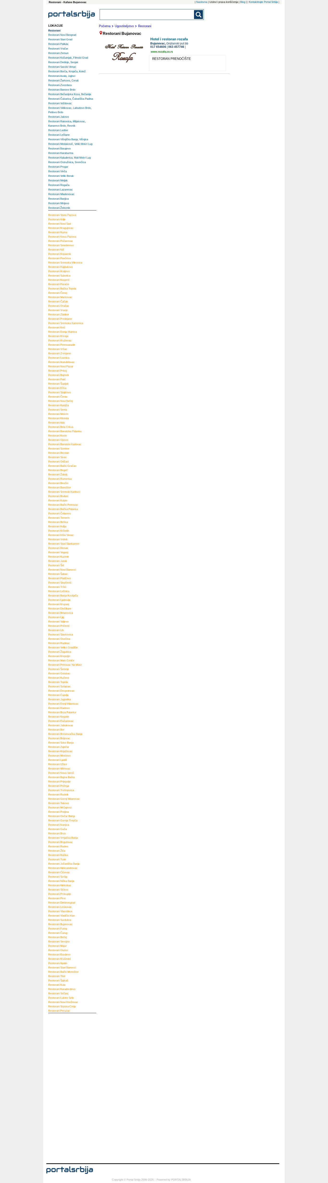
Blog (242, 1)
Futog (57, 928)
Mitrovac (59, 768)
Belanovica (60, 612)
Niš (56, 249)
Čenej (57, 292)
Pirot (57, 898)
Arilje (57, 219)
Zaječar (58, 747)
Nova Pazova (62, 236)
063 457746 (176, 47)
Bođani (58, 496)
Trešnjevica (61, 790)
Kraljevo (59, 271)
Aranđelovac (61, 362)
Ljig (56, 617)
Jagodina (59, 699)
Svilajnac (59, 686)
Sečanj (58, 993)
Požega (58, 785)
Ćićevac (59, 872)
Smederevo (61, 245)
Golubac (59, 673)
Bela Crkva (60, 426)
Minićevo (59, 755)
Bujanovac (60, 924)
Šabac (58, 574)
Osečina (59, 638)
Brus (57, 833)
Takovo (58, 803)
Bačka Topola (62, 288)
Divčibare (59, 608)
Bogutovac (60, 842)
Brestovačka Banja (65, 734)
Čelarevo (59, 513)
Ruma (57, 232)
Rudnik (58, 794)
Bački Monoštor (63, 971)
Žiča (56, 850)
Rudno (58, 846)
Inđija (57, 526)
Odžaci (58, 461)
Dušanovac (61, 721)
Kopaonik (59, 254)
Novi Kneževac (63, 1002)
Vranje (58, 310)
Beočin (58, 483)
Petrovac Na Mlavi (65, 664)
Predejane (60, 318)
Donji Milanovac (63, 703)
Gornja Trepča (62, 820)
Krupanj (58, 604)
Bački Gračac (62, 465)
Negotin (58, 716)
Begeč (58, 470)
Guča (57, 829)
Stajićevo (59, 392)
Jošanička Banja (63, 863)
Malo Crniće (61, 660)
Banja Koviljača (63, 595)
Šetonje (58, 669)
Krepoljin (59, 656)
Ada (56, 422)
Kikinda (58, 418)
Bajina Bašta (61, 777)
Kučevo (58, 677)
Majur (57, 945)
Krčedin (58, 530)
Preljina (58, 811)
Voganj (58, 552)
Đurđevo (59, 954)
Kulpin (57, 500)
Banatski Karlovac (64, 444)
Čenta (57, 396)
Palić (57, 379)
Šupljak (58, 383)
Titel (56, 976)
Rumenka (60, 478)
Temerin (59, 517)
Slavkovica (60, 634)
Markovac (60, 297)
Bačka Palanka (63, 509)
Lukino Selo (61, 997)
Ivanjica (58, 824)
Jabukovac (60, 725)
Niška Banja (61, 881)
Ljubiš (57, 759)
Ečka (57, 388)
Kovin (57, 435)
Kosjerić (59, 279)
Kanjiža (58, 405)
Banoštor (59, 487)
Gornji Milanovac (64, 798)
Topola (58, 682)
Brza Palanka (62, 712)
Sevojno (59, 941)
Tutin (57, 859)
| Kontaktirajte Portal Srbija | (263, 1)
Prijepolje (59, 781)
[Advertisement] (67, 1088)
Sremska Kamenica (65, 323)
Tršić (57, 586)
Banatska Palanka (64, 431)
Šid (56, 565)
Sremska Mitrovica (65, 262)
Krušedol (59, 958)
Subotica (59, 275)
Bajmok (58, 375)
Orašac (58, 305)
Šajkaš (58, 980)
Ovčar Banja (61, 816)
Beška (58, 522)
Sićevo (58, 889)
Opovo (58, 439)
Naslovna (201, 1)
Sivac (57, 457)
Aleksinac (59, 885)
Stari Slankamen (63, 543)
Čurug (57, 932)
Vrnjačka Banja (63, 837)
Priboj (57, 370)
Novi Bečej (60, 401)
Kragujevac (60, 228)
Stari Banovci (62, 967)
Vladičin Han (61, 915)
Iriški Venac (61, 535)
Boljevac (59, 738)
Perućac (59, 1010)
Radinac (59, 643)
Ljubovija (59, 599)
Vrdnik (58, 539)
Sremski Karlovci (64, 491)
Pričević (59, 625)
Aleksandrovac (63, 868)
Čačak (58, 301)
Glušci (58, 950)
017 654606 (158, 47)
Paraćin (58, 284)
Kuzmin (58, 556)
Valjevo (58, 621)
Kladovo (59, 708)
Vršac (57, 349)
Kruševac (60, 340)
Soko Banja (60, 742)
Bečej (57, 937)
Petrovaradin (61, 344)
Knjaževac (60, 751)
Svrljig (57, 876)
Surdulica (59, 919)
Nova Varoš (61, 772)
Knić (56, 327)
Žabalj (57, 474)
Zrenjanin (59, 353)
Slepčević (60, 582)
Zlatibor (58, 314)
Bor (56, 729)
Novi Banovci (62, 569)
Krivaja (58, 336)
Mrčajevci (60, 807)
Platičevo (59, 578)
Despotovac (61, 690)
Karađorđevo (61, 989)
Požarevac (60, 241)
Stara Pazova (62, 215)
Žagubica (59, 651)
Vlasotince (60, 911)
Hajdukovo (60, 266)
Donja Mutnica (62, 331)
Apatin (57, 963)
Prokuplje (59, 894)
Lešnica (58, 591)
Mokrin (58, 414)
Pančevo (59, 258)
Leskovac (60, 907)
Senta (57, 409)
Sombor (58, 448)
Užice (57, 764)
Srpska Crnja (62, 1006)
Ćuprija (58, 695)
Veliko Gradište (63, 647)
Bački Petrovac (63, 504)
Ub (56, 630)
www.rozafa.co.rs (162, 51)
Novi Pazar (60, 366)
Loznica (58, 357)
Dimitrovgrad (61, 902)
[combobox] (147, 14)
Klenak (58, 548)
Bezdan (58, 452)
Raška (58, 855)
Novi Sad (59, 223)
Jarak (57, 561)
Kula (56, 984)
